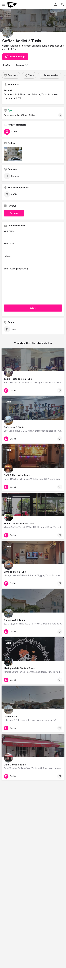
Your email (9, 243)
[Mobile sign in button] (55, 4)
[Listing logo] (7, 32)
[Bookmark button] (59, 390)
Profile (6, 65)
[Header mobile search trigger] (62, 4)
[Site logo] (12, 5)
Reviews (21, 65)
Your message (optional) (16, 268)
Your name (9, 231)
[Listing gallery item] (13, 154)
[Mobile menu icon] (4, 5)
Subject (7, 256)
